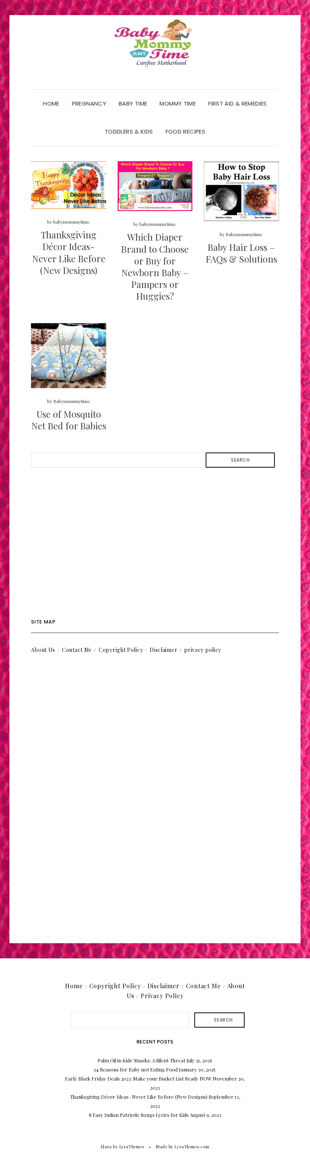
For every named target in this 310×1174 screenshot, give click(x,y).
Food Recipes (186, 131)
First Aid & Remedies (237, 103)
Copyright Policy (121, 649)
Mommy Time (178, 103)
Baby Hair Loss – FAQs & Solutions (241, 253)
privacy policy (202, 649)
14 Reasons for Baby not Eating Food (136, 1069)
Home (51, 103)
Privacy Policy (162, 996)
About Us (43, 649)
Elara (106, 1146)
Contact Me (77, 649)
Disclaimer (163, 649)
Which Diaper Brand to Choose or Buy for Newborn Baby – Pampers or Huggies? (155, 266)
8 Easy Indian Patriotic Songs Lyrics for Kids (139, 1115)
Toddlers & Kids (129, 131)
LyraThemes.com (192, 1146)
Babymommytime (244, 234)
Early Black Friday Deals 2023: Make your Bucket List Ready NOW (138, 1078)
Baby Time (133, 103)
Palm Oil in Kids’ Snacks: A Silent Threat (141, 1060)
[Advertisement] (155, 543)
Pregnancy (89, 103)
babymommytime (71, 222)
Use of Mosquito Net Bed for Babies (68, 420)
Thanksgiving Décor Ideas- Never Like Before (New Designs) (68, 252)
